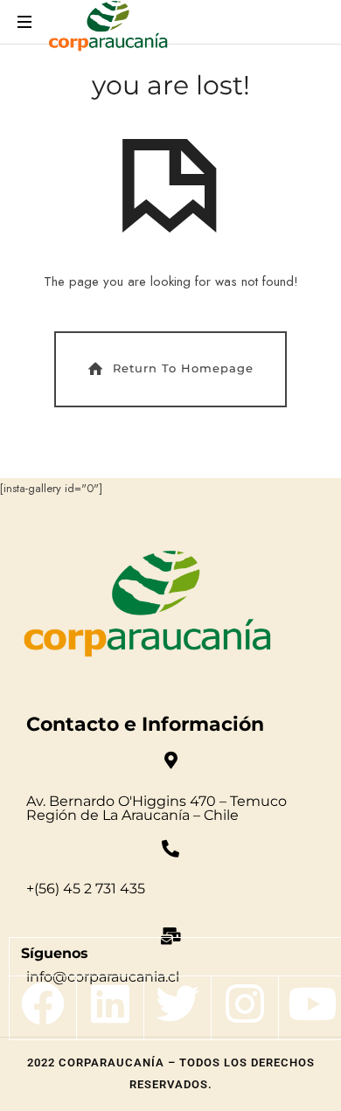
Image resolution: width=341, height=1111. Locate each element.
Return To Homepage (183, 368)
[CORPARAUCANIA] (107, 28)
